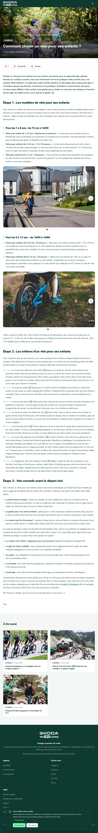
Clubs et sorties (8, 770)
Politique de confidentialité (12, 799)
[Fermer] (88, 811)
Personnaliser (19, 820)
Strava (53, 783)
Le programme (8, 774)
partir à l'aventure (71, 584)
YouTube (54, 778)
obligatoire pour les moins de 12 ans (43, 541)
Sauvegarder (22, 66)
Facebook (54, 770)
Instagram (54, 765)
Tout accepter (19, 825)
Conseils (16, 35)
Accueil (6, 35)
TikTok (53, 774)
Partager (38, 66)
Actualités (6, 765)
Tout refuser (32, 825)
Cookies (6, 803)
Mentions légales (9, 794)
